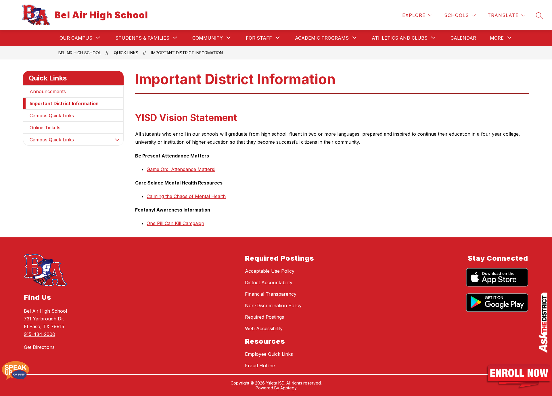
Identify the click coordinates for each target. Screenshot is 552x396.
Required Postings (264, 317)
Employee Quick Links (269, 354)
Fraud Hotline (260, 365)
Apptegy (288, 387)
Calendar (463, 38)
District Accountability (268, 282)
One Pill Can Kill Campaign (175, 223)
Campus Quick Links (52, 115)
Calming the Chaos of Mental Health (186, 196)
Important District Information (187, 52)
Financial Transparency (270, 294)
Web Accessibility (264, 328)
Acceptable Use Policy (269, 271)
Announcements (48, 91)
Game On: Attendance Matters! (181, 169)
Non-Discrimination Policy (273, 305)
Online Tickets (45, 127)
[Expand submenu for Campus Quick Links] (117, 139)
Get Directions (39, 347)
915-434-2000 (39, 334)
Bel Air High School (79, 52)
